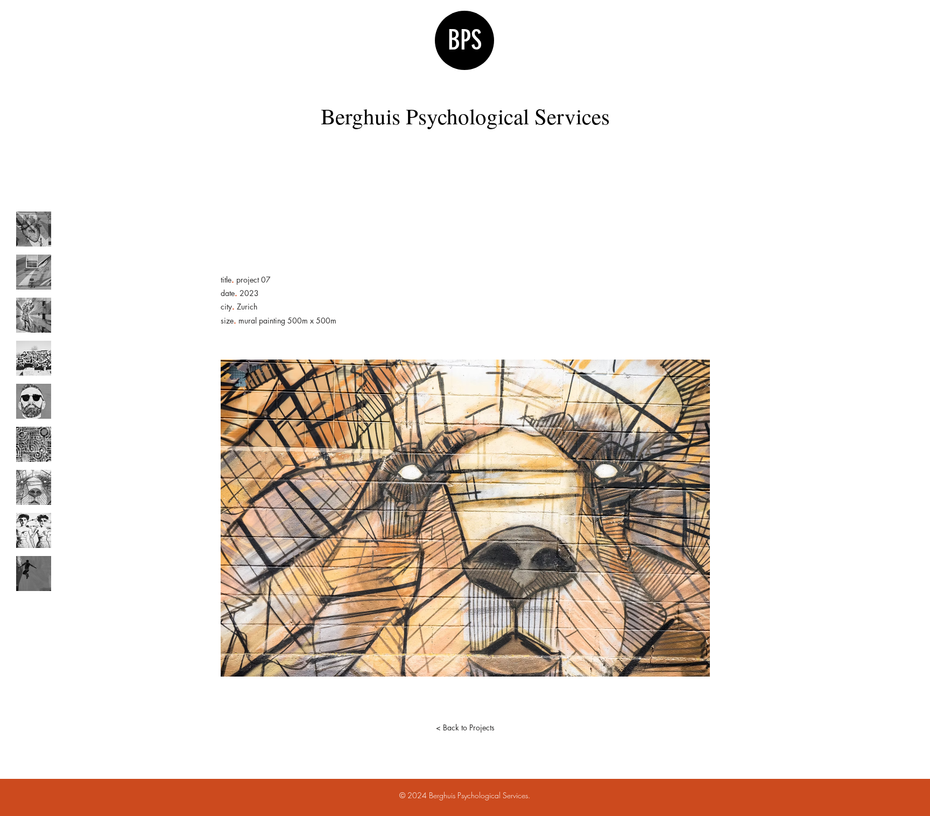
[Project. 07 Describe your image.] (34, 487)
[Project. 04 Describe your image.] (34, 358)
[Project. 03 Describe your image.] (34, 315)
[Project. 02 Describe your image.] (34, 272)
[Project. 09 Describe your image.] (34, 573)
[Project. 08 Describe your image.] (34, 530)
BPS (465, 40)
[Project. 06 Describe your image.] (34, 444)
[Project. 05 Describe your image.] (34, 401)
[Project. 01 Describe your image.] (34, 229)
